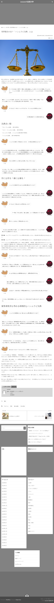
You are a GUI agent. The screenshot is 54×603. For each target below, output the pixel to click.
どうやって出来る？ (33, 488)
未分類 (29, 517)
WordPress (8, 599)
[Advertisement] (27, 14)
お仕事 (29, 482)
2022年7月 (4, 485)
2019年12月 (4, 528)
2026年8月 (4, 482)
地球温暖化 (30, 505)
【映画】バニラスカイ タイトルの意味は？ (38, 430)
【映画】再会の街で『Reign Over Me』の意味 (38, 436)
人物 (29, 497)
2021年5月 (4, 502)
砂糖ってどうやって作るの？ (35, 442)
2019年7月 (4, 542)
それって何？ (31, 485)
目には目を (23, 406)
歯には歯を (16, 406)
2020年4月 (4, 519)
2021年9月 (4, 491)
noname (51, 38)
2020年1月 (4, 525)
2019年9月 (4, 537)
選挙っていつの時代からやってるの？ (37, 439)
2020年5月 (4, 517)
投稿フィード (18, 558)
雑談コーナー (31, 531)
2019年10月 (4, 534)
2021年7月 (4, 497)
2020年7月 (4, 511)
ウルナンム (6, 406)
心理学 (29, 511)
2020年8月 (4, 508)
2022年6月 (4, 488)
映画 (29, 514)
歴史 (5, 401)
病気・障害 (30, 522)
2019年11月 (4, 531)
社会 (29, 525)
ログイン (17, 555)
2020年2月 (4, 522)
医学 (29, 502)
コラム (29, 491)
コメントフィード (19, 561)
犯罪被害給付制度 (7, 340)
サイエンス (30, 494)
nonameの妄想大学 (49, 600)
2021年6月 (4, 499)
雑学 (29, 528)
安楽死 (29, 508)
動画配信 (30, 499)
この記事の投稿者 (6, 386)
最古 (11, 406)
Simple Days (18, 599)
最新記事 (14, 386)
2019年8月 (4, 539)
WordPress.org (18, 564)
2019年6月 (4, 545)
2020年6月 (4, 514)
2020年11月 (4, 505)
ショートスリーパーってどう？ (35, 433)
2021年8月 (4, 494)
